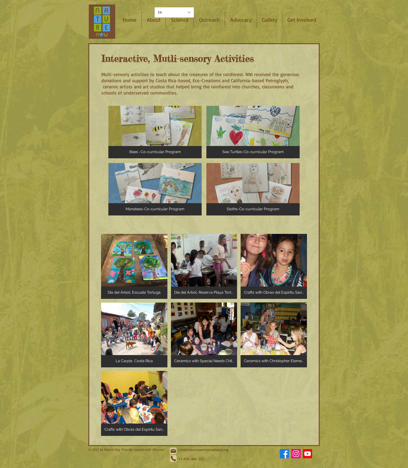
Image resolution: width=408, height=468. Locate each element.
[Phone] (173, 458)
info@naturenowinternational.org (203, 449)
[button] (180, 20)
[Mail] (173, 450)
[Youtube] (307, 453)
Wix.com (159, 449)
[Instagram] (296, 453)
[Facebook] (284, 453)
